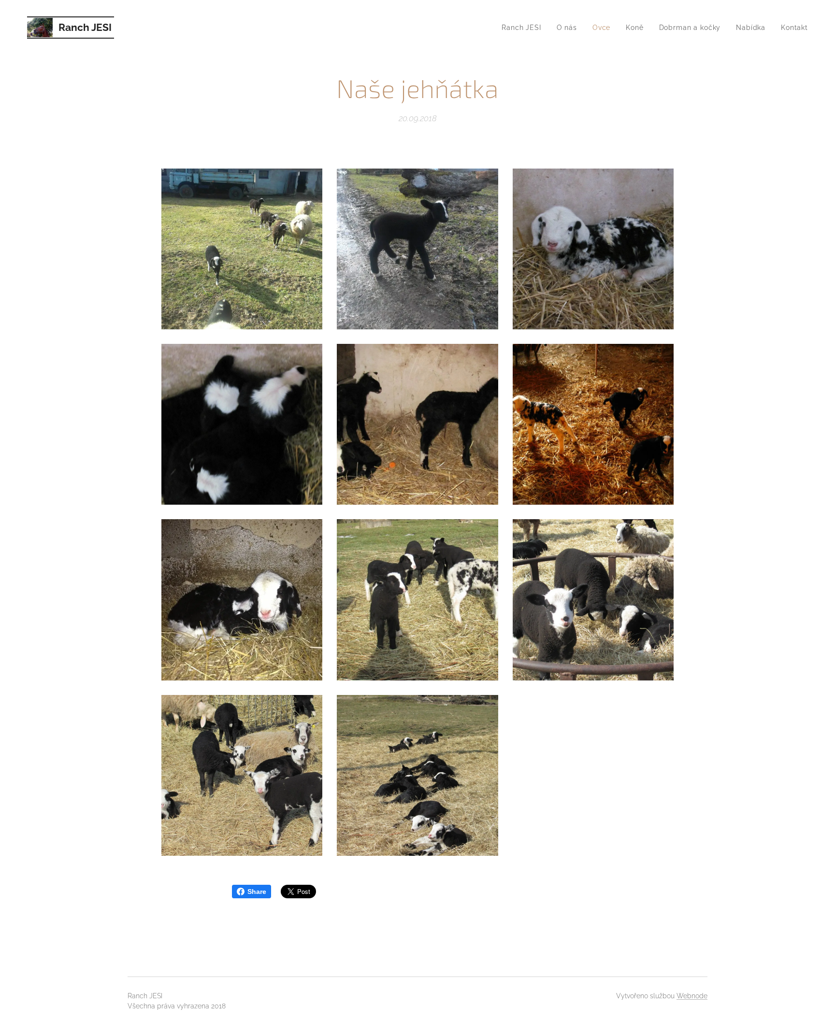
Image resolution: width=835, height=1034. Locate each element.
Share (256, 891)
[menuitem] (523, 27)
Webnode (692, 996)
